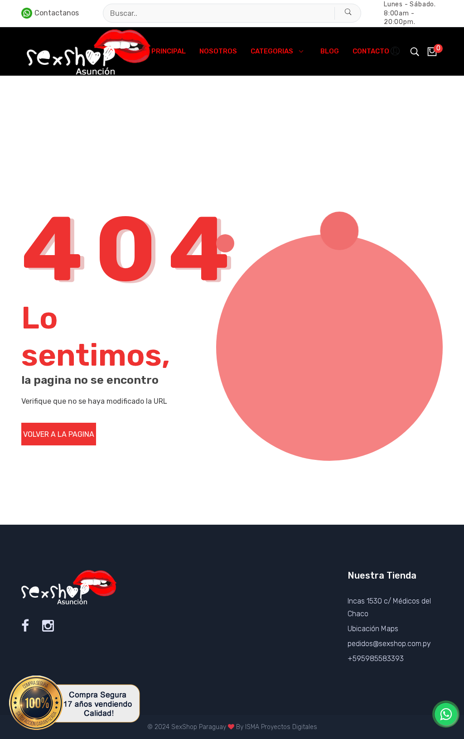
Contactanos (56, 13)
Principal (168, 51)
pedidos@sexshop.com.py (389, 643)
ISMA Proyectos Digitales (281, 727)
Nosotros (218, 51)
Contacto (371, 51)
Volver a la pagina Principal (58, 437)
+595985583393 (376, 658)
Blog (329, 51)
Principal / (36, 132)
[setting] (396, 51)
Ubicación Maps (373, 628)
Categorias (272, 51)
